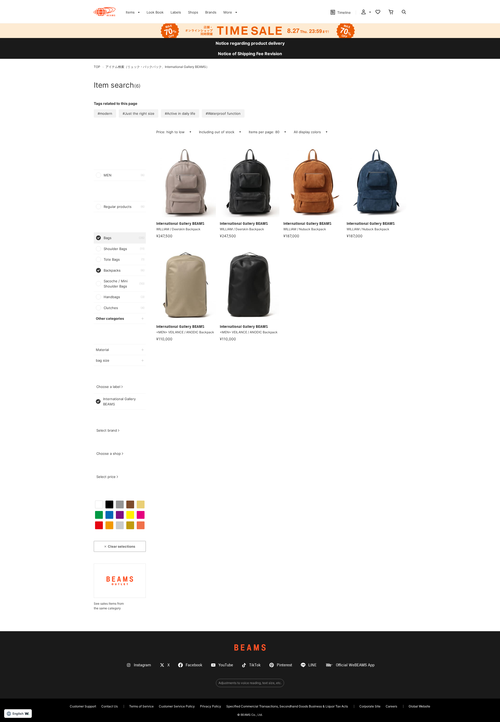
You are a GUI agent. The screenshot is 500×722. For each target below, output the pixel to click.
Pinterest (284, 665)
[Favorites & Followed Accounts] (378, 12)
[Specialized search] (404, 12)
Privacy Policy (210, 706)
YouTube (225, 665)
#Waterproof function (223, 113)
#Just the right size (138, 113)
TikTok (255, 665)
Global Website (419, 706)
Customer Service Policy (177, 706)
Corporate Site (369, 706)
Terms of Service (141, 706)
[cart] (391, 12)
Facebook (194, 665)
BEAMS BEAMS (104, 11)
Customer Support (83, 706)
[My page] (365, 12)
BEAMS (250, 647)
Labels (176, 12)
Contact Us (109, 706)
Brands (210, 12)
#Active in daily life (180, 113)
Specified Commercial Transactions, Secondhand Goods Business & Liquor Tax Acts (287, 706)
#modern (105, 113)
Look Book (155, 12)
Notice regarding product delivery (250, 43)
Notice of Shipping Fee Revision (250, 53)
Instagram (142, 665)
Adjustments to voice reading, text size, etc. (250, 683)
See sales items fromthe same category (109, 606)
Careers (391, 706)
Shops (193, 12)
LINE (312, 665)
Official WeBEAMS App (355, 665)
